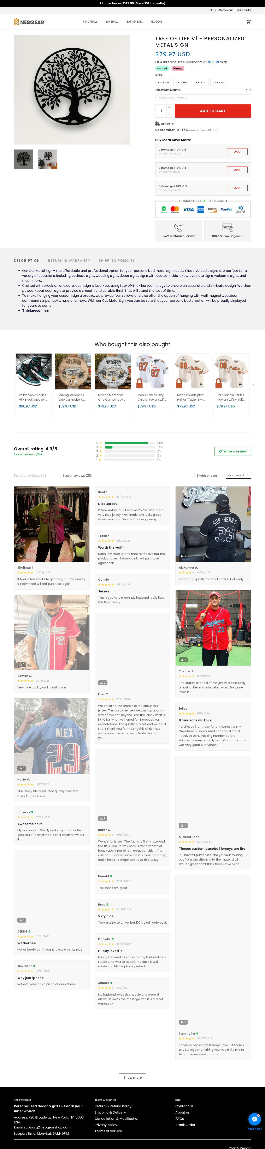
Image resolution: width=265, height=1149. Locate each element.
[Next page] (126, 90)
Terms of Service (108, 1131)
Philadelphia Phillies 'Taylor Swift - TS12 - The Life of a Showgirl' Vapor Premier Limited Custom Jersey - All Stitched (231, 397)
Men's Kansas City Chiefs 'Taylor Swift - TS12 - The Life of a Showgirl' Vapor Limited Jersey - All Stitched (151, 397)
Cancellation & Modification (117, 1118)
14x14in (181, 82)
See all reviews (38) (28, 454)
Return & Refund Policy (113, 1106)
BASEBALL (112, 21)
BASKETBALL (134, 21)
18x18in (200, 82)
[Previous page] (17, 90)
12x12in (163, 82)
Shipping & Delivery (110, 1112)
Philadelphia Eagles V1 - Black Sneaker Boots (32, 397)
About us (182, 1112)
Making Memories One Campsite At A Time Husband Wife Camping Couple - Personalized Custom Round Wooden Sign (73, 397)
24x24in (219, 82)
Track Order (244, 10)
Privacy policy (106, 1124)
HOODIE (156, 21)
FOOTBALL (90, 21)
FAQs (213, 10)
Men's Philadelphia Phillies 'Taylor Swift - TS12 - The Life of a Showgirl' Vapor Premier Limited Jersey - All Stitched (191, 397)
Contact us (226, 10)
